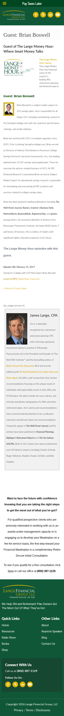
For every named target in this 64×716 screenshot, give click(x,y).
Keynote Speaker (51, 631)
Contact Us (48, 643)
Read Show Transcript (29, 279)
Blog (44, 637)
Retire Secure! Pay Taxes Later (20, 366)
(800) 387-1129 (27, 671)
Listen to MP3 (10, 279)
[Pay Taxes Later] (14, 15)
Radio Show (9, 637)
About (45, 625)
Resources (8, 631)
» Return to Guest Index (14, 288)
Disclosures (43, 710)
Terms (29, 710)
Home (5, 625)
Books (5, 643)
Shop (5, 650)
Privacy (18, 710)
